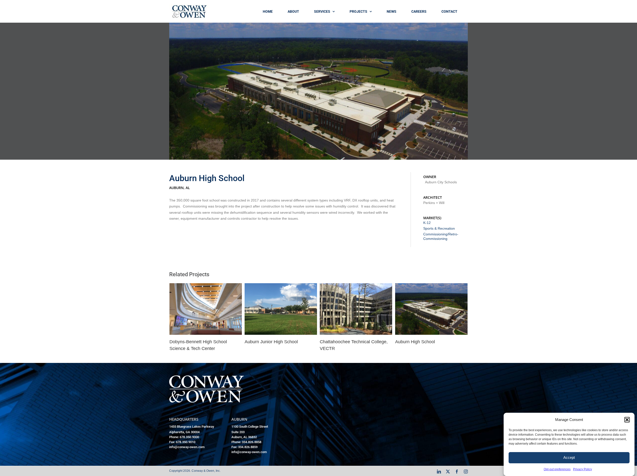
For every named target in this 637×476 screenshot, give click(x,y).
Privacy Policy (582, 469)
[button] (627, 419)
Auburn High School (415, 341)
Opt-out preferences (557, 469)
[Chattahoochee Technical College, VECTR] (356, 286)
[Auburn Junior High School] (281, 286)
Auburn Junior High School (271, 341)
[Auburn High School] (431, 286)
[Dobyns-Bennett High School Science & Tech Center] (205, 286)
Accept (569, 457)
